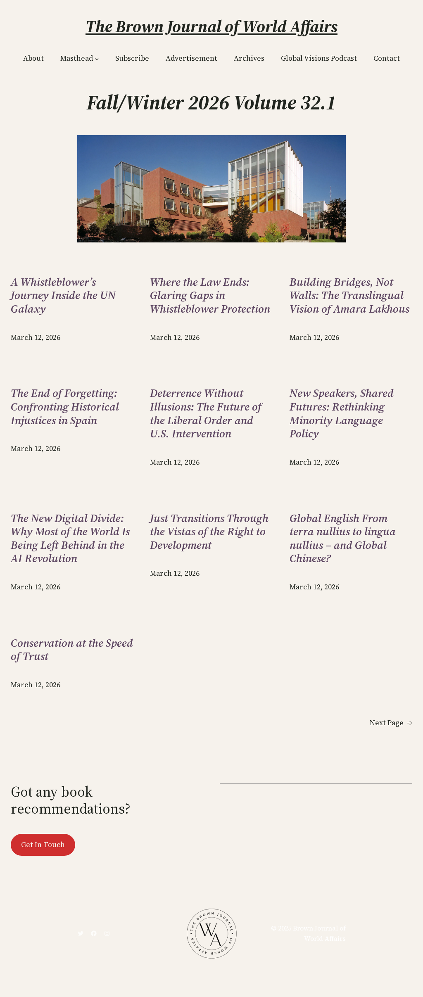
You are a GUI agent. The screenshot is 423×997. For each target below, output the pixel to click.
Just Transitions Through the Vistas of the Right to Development (209, 532)
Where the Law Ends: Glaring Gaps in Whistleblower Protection (210, 295)
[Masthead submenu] (97, 59)
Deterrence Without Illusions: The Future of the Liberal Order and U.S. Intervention (205, 413)
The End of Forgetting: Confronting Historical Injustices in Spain (65, 407)
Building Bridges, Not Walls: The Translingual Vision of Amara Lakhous (349, 295)
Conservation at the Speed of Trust (72, 649)
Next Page (391, 723)
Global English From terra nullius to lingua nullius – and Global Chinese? (343, 538)
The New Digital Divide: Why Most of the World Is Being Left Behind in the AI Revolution (70, 538)
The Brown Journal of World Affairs (211, 26)
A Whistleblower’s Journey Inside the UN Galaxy (63, 295)
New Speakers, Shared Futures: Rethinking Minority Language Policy (342, 413)
